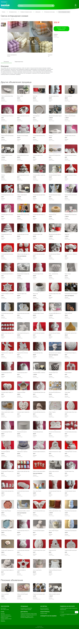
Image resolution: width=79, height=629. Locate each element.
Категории (4, 2)
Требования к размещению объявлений (29, 614)
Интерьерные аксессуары (49, 12)
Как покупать (3, 608)
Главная (3, 12)
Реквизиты (3, 621)
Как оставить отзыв (5, 609)
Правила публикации (44, 609)
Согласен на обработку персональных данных (69, 615)
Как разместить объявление (26, 608)
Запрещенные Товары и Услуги (27, 616)
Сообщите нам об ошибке (48, 616)
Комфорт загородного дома (26, 12)
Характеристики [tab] (19, 61)
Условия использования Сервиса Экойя (29, 613)
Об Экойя (3, 613)
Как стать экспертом (44, 608)
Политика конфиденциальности (27, 617)
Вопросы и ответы (4, 617)
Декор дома (38, 12)
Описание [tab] (6, 61)
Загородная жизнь (13, 12)
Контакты (3, 620)
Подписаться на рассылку (6, 616)
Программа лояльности (5, 614)
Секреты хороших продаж (26, 609)
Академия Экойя (43, 613)
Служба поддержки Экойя (6, 618)
